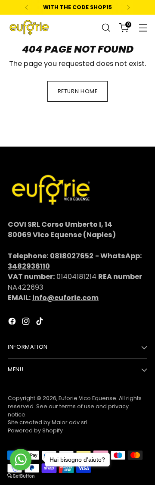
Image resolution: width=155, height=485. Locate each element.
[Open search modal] (106, 28)
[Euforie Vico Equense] (29, 27)
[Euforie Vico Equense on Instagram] (27, 323)
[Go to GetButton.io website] (20, 476)
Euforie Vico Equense (87, 398)
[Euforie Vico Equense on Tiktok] (40, 323)
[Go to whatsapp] (20, 459)
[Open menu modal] (143, 28)
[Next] (128, 7)
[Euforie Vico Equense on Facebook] (13, 323)
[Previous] (26, 7)
